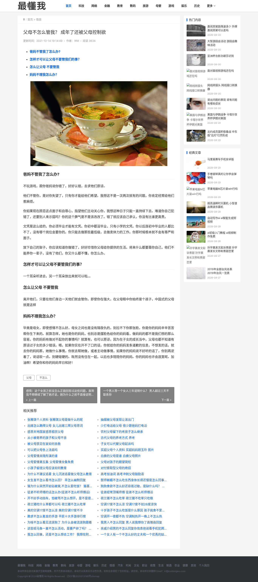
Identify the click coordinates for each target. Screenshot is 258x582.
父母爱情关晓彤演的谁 (42, 456)
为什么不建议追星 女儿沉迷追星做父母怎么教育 (59, 474)
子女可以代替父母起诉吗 (117, 444)
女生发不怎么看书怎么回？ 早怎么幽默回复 (56, 480)
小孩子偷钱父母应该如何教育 (47, 468)
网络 (94, 6)
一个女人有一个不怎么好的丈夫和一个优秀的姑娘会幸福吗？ (134, 534)
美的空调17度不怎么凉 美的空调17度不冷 (55, 510)
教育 (120, 6)
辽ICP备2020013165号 (79, 576)
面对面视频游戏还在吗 (220, 70)
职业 (144, 565)
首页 (68, 6)
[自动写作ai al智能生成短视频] (196, 218)
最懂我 (21, 565)
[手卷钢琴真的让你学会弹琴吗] (196, 174)
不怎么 (43, 377)
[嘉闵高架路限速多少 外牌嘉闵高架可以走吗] (196, 27)
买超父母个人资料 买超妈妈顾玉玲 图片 (127, 450)
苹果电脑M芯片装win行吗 (222, 188)
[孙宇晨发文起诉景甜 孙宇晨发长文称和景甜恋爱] (196, 248)
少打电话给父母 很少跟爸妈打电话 (124, 425)
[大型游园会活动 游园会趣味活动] (196, 41)
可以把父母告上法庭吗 (42, 450)
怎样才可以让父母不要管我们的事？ (55, 59)
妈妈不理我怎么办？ (44, 75)
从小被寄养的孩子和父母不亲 (47, 438)
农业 (177, 565)
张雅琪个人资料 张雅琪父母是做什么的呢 (55, 419)
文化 (136, 565)
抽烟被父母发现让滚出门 (117, 419)
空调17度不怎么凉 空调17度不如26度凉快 (129, 504)
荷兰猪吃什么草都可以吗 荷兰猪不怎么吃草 (56, 504)
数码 (133, 6)
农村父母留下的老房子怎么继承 (122, 432)
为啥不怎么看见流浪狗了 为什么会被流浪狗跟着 (59, 522)
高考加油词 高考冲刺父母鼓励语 (122, 474)
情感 (38, 19)
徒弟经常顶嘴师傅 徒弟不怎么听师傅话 (127, 492)
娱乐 (184, 6)
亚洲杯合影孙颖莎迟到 (220, 55)
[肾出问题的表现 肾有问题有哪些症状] (196, 100)
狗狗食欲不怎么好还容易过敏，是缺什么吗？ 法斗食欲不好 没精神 (134, 486)
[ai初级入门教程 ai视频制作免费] (196, 233)
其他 (193, 565)
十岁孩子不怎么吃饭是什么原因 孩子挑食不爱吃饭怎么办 (134, 510)
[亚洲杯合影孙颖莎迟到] (196, 56)
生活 (161, 565)
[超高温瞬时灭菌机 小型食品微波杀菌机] (196, 203)
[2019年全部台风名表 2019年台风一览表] (196, 269)
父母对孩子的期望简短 (116, 462)
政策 (152, 565)
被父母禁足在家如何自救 (44, 444)
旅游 (145, 6)
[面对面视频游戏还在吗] (196, 71)
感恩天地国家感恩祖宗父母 (45, 432)
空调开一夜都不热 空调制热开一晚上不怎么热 (131, 516)
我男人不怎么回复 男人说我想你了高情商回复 (131, 522)
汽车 (120, 565)
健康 (185, 565)
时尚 (128, 565)
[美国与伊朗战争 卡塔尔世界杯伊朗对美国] (196, 115)
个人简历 (204, 565)
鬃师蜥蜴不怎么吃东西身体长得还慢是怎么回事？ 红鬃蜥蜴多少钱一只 (134, 480)
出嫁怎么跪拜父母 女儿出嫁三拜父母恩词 (55, 425)
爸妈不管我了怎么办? (45, 51)
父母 (29, 377)
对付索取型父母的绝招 (116, 468)
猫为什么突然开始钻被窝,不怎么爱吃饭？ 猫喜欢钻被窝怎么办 (60, 486)
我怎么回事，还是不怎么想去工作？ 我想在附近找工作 (60, 534)
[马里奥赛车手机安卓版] (196, 159)
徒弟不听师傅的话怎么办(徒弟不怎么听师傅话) (58, 492)
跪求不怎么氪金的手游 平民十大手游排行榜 (56, 516)
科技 (81, 6)
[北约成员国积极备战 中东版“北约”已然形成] (196, 132)
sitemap (95, 576)
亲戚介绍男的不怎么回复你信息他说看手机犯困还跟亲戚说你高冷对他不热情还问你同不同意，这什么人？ (134, 528)
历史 (197, 6)
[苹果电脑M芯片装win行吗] (196, 189)
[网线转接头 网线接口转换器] (196, 85)
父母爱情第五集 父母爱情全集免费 (50, 462)
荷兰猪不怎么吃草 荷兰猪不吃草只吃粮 (127, 498)
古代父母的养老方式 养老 (118, 438)
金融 (107, 6)
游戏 (171, 6)
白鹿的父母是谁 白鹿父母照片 (121, 456)
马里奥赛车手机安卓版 (220, 159)
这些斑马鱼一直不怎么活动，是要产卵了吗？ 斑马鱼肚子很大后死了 (60, 528)
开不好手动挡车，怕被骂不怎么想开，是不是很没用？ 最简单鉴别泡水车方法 (60, 498)
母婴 (158, 6)
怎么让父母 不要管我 (44, 67)
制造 (169, 565)
